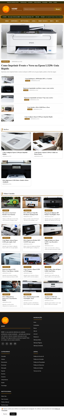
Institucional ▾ (25, 21)
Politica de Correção (39, 359)
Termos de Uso (37, 371)
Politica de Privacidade (39, 362)
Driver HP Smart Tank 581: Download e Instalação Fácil (31, 213)
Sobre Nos (3, 396)
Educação (3, 368)
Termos (50, 2)
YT (15, 343)
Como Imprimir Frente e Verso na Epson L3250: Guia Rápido (30, 67)
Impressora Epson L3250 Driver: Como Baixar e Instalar (10, 270)
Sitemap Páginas (38, 342)
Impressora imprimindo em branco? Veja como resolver (38, 98)
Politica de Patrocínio (39, 365)
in (10, 343)
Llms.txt (35, 334)
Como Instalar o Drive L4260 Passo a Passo (38, 107)
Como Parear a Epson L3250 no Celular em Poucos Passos (46, 153)
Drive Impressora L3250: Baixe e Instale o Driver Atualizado (15, 181)
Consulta (47, 266)
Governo (3, 376)
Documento (4, 362)
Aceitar (13, 414)
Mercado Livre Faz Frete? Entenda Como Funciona (9, 213)
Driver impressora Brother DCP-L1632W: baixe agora (32, 241)
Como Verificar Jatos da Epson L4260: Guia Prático (53, 270)
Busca (35, 328)
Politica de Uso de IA (39, 356)
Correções (30, 2)
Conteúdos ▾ (14, 21)
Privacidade (44, 2)
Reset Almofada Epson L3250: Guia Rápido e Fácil (31, 297)
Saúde (2, 382)
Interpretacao (4, 379)
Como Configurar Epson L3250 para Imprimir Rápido (39, 117)
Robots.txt (36, 336)
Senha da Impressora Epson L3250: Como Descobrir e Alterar (52, 241)
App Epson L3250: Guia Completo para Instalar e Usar (52, 297)
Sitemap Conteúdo (38, 345)
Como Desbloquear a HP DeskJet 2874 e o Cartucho (38, 78)
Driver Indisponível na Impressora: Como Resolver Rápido (9, 298)
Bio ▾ (57, 21)
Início (7, 21)
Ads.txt (35, 331)
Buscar (58, 9)
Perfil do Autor (24, 2)
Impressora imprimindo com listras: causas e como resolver (38, 88)
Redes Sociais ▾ (43, 21)
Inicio (35, 322)
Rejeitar (5, 414)
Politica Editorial (5, 402)
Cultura (3, 359)
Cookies (55, 2)
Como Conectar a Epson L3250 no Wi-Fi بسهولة (32, 270)
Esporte (3, 371)
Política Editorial (37, 2)
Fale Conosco (4, 399)
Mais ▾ (52, 21)
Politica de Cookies (38, 368)
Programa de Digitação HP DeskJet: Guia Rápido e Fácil (52, 213)
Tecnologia (5, 61)
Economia (5, 210)
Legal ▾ (34, 21)
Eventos (3, 373)
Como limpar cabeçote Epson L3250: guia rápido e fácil (9, 241)
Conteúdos (36, 325)
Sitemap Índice (37, 339)
